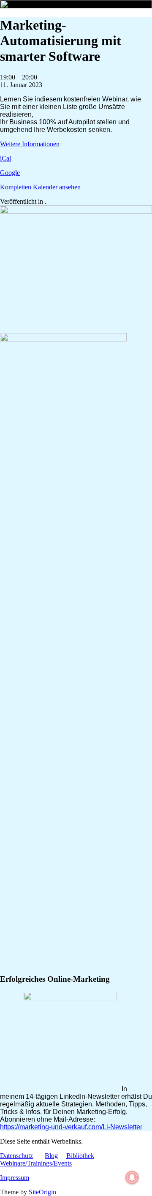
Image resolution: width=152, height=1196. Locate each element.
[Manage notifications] (132, 1177)
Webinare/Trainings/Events (36, 1163)
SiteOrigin (42, 1192)
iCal (5, 158)
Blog (51, 1155)
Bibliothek (80, 1155)
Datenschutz (16, 1155)
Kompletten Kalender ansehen (40, 187)
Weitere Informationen (30, 143)
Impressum (14, 1177)
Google (10, 172)
